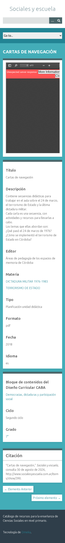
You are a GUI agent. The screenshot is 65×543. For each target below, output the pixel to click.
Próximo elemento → (47, 497)
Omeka (26, 532)
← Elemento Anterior (18, 489)
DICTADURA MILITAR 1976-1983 (27, 281)
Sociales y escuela (33, 8)
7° (7, 436)
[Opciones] (52, 20)
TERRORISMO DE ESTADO (23, 288)
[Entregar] (59, 20)
